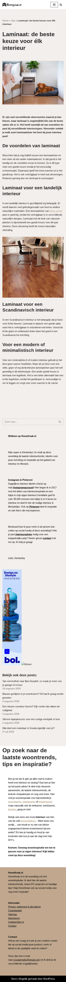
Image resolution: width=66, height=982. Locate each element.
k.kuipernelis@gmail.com (26, 959)
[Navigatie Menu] (54, 4)
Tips (13, 20)
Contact (12, 925)
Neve (14, 978)
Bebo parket (56, 211)
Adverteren (14, 918)
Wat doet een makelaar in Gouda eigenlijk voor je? (28, 728)
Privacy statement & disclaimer (24, 906)
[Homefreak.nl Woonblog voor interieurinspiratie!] (12, 4)
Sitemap (12, 914)
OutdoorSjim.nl (16, 922)
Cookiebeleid (15, 910)
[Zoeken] (61, 5)
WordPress (49, 978)
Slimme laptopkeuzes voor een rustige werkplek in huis (31, 719)
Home (5, 20)
